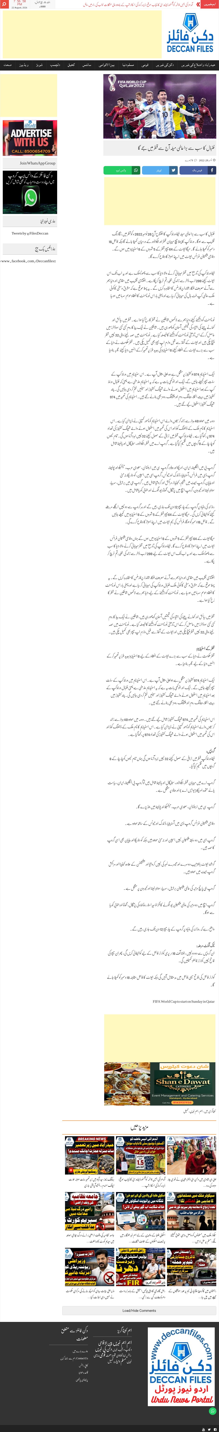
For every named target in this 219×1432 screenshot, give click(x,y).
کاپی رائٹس (83, 1365)
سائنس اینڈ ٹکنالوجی (124, 1355)
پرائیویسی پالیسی (82, 1380)
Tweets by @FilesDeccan (30, 233)
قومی (145, 65)
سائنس (87, 65)
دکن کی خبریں (165, 65)
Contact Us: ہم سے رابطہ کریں (74, 1358)
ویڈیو (115, 1362)
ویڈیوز (23, 65)
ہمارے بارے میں (80, 1351)
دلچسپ (55, 65)
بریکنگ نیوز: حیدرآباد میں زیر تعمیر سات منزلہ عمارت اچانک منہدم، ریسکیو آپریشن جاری (155, 4)
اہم (201, 1111)
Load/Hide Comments (139, 1311)
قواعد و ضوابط (83, 1373)
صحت (7, 65)
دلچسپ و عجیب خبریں (122, 1349)
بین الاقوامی (106, 65)
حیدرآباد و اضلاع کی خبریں (198, 65)
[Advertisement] (82, 34)
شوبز (39, 65)
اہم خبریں (194, 1111)
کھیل (71, 65)
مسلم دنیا (128, 65)
